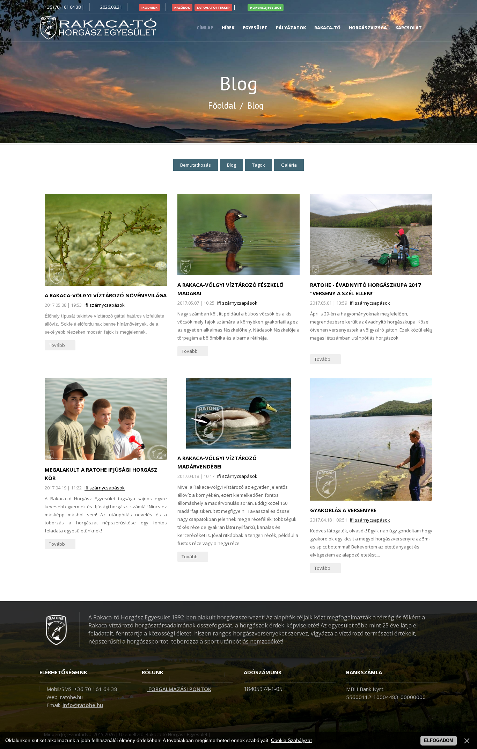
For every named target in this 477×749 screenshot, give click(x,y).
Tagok (258, 165)
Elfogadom (438, 740)
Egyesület (255, 28)
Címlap (205, 28)
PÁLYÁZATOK (291, 28)
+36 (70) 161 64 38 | (64, 7)
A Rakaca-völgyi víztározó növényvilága (106, 295)
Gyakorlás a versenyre (343, 510)
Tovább (57, 345)
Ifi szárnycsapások (105, 305)
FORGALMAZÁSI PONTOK (179, 688)
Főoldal (222, 105)
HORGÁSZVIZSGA (368, 28)
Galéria (289, 165)
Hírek (228, 28)
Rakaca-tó (327, 28)
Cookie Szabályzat (291, 740)
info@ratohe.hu (83, 704)
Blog (231, 165)
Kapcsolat (408, 28)
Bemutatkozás (195, 165)
